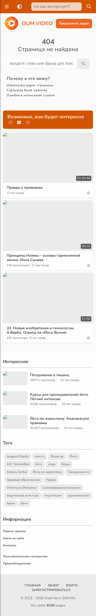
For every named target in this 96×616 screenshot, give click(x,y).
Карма (51, 480)
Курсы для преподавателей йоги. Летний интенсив (59, 396)
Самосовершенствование (61, 487)
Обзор (53, 585)
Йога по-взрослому (47, 472)
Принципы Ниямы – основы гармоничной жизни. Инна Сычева (43, 257)
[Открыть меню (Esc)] (6, 6)
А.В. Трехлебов (18, 464)
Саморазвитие (79, 472)
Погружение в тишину (49, 375)
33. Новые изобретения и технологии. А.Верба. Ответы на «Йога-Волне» (41, 330)
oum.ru (40, 456)
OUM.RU (68, 598)
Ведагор (57, 456)
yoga (51, 464)
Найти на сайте (13, 538)
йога (38, 464)
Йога (73, 456)
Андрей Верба (18, 456)
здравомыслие (79, 495)
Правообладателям (17, 563)
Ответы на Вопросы (21, 487)
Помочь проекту (14, 531)
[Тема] (18, 6)
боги (24, 503)
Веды (66, 464)
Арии (11, 503)
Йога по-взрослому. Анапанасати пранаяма (59, 420)
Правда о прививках (25, 187)
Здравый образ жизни (23, 480)
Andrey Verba (17, 472)
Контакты (9, 545)
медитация (53, 495)
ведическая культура (23, 495)
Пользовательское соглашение (25, 556)
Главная (33, 585)
